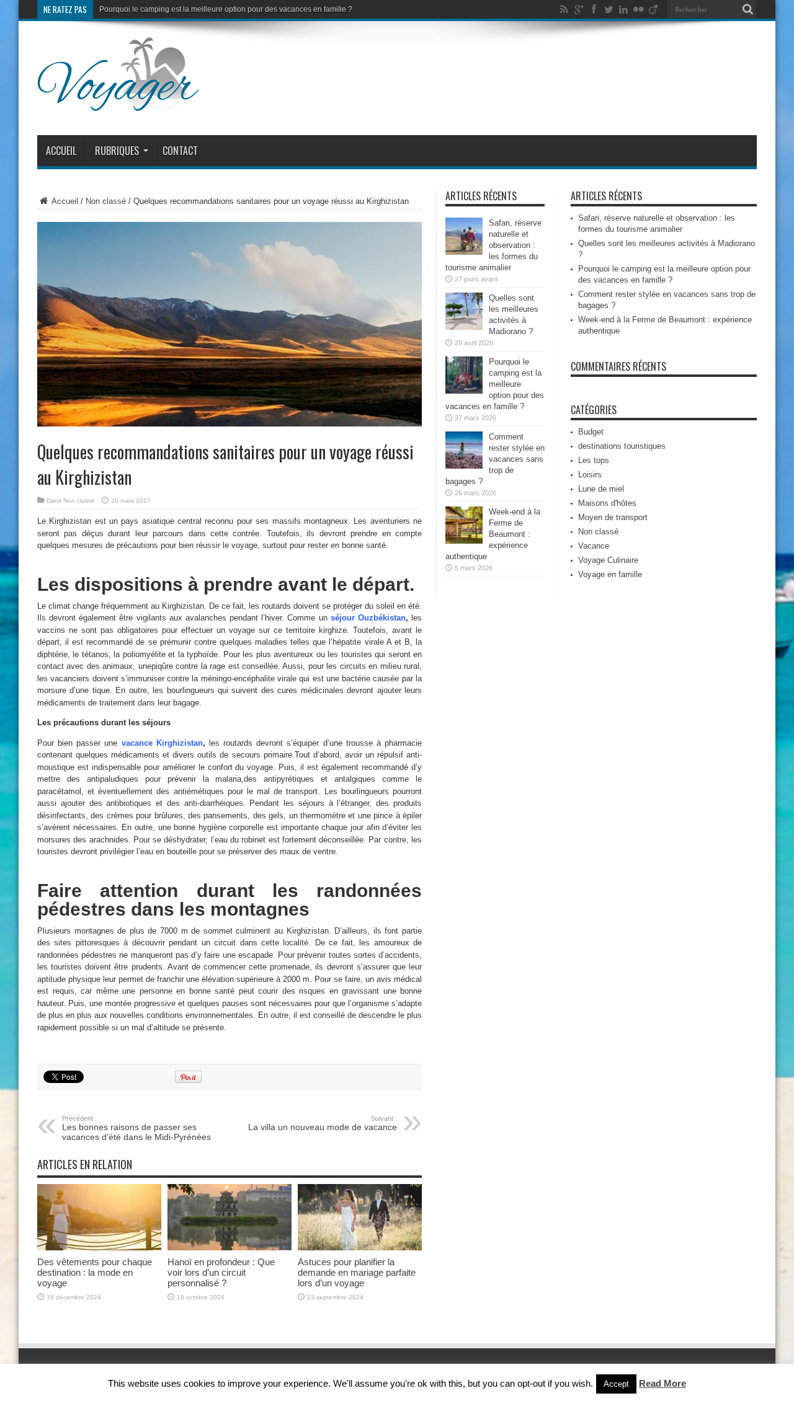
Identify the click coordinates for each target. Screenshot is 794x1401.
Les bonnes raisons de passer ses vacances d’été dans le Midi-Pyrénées (136, 1128)
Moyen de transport (613, 517)
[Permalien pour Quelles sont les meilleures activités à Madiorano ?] (464, 327)
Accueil (61, 150)
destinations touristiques (622, 446)
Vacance (593, 545)
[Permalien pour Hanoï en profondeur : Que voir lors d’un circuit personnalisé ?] (229, 1247)
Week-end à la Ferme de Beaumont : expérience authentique (492, 534)
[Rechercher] (747, 9)
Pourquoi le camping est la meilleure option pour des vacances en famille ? (225, 9)
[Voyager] (118, 104)
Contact (180, 150)
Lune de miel (601, 488)
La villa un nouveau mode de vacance (322, 1123)
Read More (662, 1383)
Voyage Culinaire (608, 560)
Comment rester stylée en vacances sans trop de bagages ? (495, 459)
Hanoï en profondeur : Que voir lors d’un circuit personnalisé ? (221, 1272)
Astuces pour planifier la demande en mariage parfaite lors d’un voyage (357, 1272)
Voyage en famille (610, 574)
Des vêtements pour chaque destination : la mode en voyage (94, 1272)
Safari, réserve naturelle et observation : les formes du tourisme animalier (493, 245)
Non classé (106, 201)
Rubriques (117, 150)
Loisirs (590, 474)
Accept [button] (616, 1384)
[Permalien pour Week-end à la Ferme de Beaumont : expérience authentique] (464, 541)
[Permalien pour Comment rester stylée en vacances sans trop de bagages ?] (464, 466)
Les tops (593, 460)
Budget (591, 431)
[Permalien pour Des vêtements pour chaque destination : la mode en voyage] (99, 1247)
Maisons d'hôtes (607, 503)
